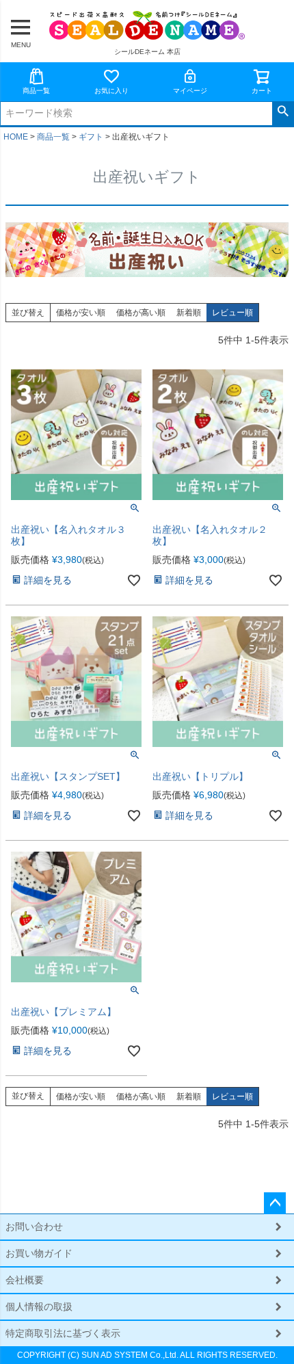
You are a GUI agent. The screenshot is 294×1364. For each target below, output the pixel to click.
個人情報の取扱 (38, 1306)
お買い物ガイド (38, 1253)
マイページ (190, 90)
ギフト (91, 137)
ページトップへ (275, 1203)
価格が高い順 (140, 312)
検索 (282, 111)
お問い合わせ (34, 1226)
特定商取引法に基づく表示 (62, 1333)
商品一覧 (36, 90)
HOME (15, 137)
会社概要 (24, 1279)
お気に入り (111, 90)
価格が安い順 (80, 312)
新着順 (188, 312)
